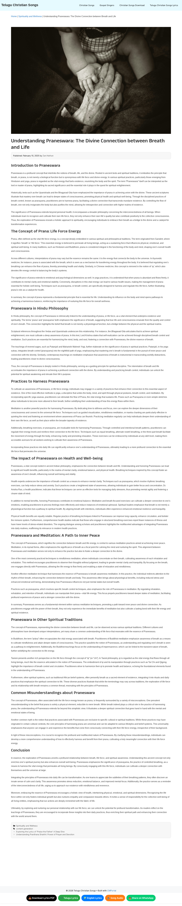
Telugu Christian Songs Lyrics (164, 5)
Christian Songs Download (132, 5)
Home (14, 16)
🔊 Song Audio (115, 898)
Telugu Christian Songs (19, 5)
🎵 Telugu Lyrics (69, 898)
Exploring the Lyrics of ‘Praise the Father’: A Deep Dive (40, 831)
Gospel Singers (107, 5)
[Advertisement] (86, 864)
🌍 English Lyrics (93, 898)
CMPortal (111, 890)
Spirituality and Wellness (30, 16)
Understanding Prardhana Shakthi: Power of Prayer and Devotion (45, 834)
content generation (24, 829)
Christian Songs (86, 5)
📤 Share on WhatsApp (141, 898)
